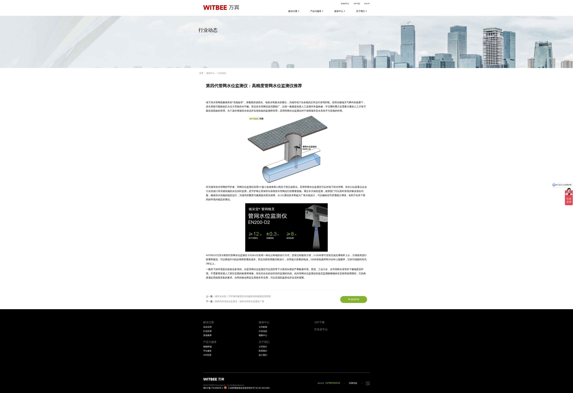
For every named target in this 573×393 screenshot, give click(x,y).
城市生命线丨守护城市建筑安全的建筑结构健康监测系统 (243, 296)
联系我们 (263, 351)
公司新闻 (263, 327)
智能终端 (207, 347)
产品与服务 (315, 11)
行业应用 (207, 331)
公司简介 (263, 347)
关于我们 (360, 11)
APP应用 (207, 355)
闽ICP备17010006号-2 (213, 388)
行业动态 (222, 73)
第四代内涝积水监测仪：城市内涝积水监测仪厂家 (239, 301)
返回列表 (355, 299)
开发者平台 (345, 3)
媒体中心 (338, 11)
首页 (201, 73)
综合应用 (207, 327)
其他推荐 (207, 335)
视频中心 (263, 335)
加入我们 (263, 355)
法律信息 (353, 383)
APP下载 (356, 3)
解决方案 (292, 11)
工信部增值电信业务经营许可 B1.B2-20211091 (248, 388)
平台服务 (207, 351)
